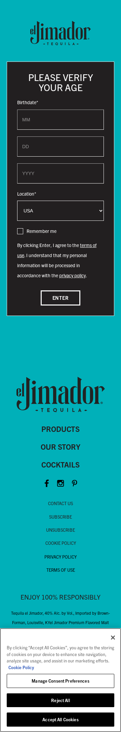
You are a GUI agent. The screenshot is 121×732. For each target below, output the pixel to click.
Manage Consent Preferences (60, 681)
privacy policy (72, 275)
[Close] (113, 637)
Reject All (60, 700)
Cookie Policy (21, 667)
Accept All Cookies (60, 719)
